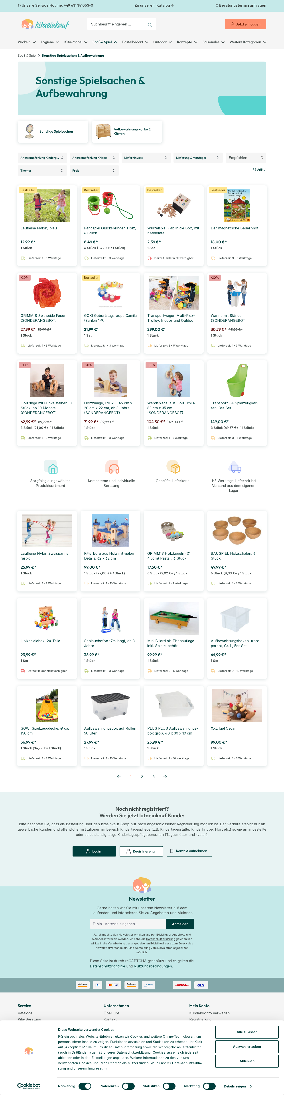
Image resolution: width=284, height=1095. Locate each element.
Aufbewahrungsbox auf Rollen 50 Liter (110, 730)
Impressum (97, 1068)
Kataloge (25, 1013)
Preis (75, 170)
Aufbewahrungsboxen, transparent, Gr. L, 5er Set (236, 643)
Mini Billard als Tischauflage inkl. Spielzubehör (170, 643)
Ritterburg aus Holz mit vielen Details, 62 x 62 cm (109, 555)
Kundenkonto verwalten (209, 1013)
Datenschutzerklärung (160, 939)
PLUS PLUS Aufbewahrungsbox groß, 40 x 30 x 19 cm (172, 730)
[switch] (128, 1086)
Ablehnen (247, 1061)
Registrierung (200, 1019)
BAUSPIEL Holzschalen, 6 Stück (233, 555)
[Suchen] (150, 24)
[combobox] (116, 24)
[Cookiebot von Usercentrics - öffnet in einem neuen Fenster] (28, 1086)
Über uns (112, 1013)
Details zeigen (235, 1086)
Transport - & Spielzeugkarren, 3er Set (234, 405)
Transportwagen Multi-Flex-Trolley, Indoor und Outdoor (171, 318)
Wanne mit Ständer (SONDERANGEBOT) (229, 318)
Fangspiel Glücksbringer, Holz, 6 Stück (110, 230)
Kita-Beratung (29, 1019)
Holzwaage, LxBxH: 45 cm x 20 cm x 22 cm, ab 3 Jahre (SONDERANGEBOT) (108, 408)
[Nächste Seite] (165, 777)
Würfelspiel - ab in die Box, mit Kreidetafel (173, 230)
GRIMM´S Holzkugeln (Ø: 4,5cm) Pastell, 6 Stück (168, 555)
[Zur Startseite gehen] (45, 24)
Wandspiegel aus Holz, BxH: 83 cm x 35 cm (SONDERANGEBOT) (171, 408)
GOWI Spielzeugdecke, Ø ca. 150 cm (45, 730)
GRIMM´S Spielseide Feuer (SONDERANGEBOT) (43, 318)
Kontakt (110, 1019)
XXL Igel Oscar (223, 728)
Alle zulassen (247, 1032)
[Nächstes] (263, 6)
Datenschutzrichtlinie (107, 966)
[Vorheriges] (20, 6)
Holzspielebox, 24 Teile (40, 641)
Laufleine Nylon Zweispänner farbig (45, 555)
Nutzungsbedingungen (153, 966)
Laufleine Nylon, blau (39, 228)
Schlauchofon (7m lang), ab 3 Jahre (109, 643)
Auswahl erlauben (247, 1046)
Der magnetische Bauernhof (234, 228)
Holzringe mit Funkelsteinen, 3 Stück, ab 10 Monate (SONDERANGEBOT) (46, 408)
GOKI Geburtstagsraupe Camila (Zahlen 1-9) (110, 318)
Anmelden (180, 924)
